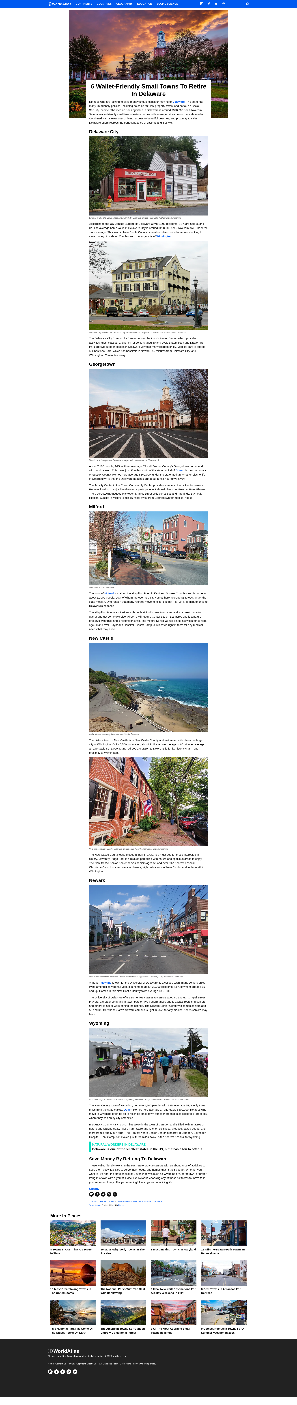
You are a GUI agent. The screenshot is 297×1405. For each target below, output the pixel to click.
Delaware (178, 101)
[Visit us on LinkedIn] (75, 1371)
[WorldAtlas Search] (247, 4)
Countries (104, 3)
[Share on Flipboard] (91, 1194)
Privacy (71, 1364)
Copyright (81, 1364)
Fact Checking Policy (108, 1364)
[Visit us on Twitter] (62, 1371)
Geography (124, 3)
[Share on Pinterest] (109, 1194)
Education (144, 3)
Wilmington (164, 236)
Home (51, 1364)
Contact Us (60, 1364)
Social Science (167, 3)
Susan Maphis (95, 1205)
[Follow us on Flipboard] (50, 1371)
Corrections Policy (129, 1364)
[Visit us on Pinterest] (69, 1371)
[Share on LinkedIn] (115, 1194)
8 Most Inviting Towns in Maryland (173, 1249)
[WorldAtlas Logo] (60, 4)
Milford (109, 593)
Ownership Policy (147, 1364)
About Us (91, 1364)
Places (121, 1205)
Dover (179, 470)
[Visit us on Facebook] (56, 1371)
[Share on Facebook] (97, 1194)
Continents (84, 3)
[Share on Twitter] (103, 1194)
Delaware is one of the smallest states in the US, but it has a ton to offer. (146, 1149)
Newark (106, 982)
